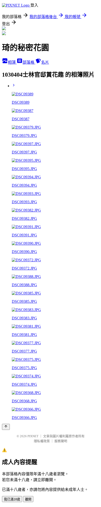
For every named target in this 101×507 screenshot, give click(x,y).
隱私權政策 (42, 441)
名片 (45, 62)
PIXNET (32, 436)
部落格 (29, 62)
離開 (28, 499)
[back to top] (6, 427)
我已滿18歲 (12, 499)
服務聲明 (60, 441)
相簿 (12, 62)
